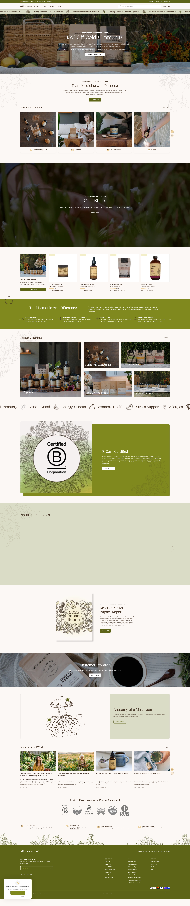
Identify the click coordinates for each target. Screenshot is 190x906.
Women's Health (123, 407)
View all (167, 747)
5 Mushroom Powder (55, 284)
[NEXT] (172, 131)
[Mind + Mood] (114, 129)
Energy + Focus (86, 407)
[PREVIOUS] (172, 135)
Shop (45, 6)
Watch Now (95, 212)
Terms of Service (132, 869)
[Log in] (164, 6)
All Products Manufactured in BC (85, 12)
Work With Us (109, 867)
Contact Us (108, 872)
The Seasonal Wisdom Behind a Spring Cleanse (74, 775)
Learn (52, 6)
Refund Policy (132, 861)
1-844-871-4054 (74, 829)
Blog (152, 869)
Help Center (159, 1)
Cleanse (78, 150)
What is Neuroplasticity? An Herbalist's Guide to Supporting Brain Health (36, 775)
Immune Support (40, 150)
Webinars (154, 864)
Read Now (105, 631)
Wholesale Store (132, 872)
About (59, 6)
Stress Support (160, 407)
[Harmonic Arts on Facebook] (21, 874)
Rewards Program (110, 869)
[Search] (119, 6)
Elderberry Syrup (147, 284)
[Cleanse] (76, 129)
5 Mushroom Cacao (116, 284)
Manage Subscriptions (134, 877)
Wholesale (151, 1)
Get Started (95, 675)
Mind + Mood (116, 150)
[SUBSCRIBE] (50, 868)
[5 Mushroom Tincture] (94, 268)
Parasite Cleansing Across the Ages (148, 773)
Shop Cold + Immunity (95, 54)
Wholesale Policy (133, 875)
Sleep (153, 150)
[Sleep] (152, 129)
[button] (168, 6)
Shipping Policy (132, 864)
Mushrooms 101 (155, 861)
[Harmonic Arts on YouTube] (24, 874)
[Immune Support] (38, 129)
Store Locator (109, 877)
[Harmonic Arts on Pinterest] (31, 874)
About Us (107, 861)
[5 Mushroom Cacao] (124, 268)
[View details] (67, 699)
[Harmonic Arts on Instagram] (27, 874)
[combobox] (139, 6)
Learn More (95, 99)
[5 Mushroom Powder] (63, 268)
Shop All (166, 107)
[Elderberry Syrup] (155, 268)
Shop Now (33, 289)
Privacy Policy (132, 867)
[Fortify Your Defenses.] (33, 265)
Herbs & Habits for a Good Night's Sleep (112, 773)
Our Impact (108, 864)
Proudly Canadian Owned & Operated (47, 12)
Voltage (110, 893)
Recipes (153, 867)
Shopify (105, 893)
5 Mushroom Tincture (87, 284)
